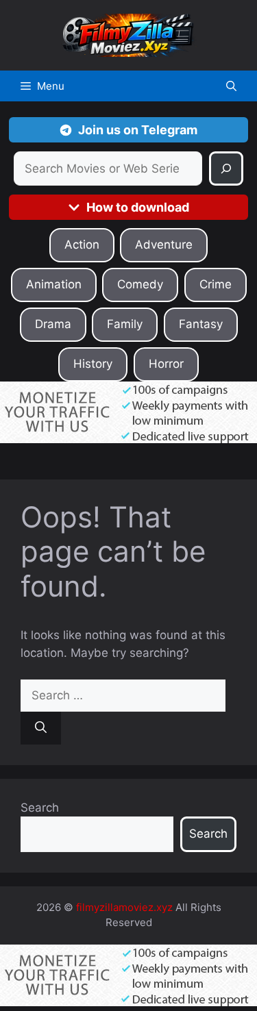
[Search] (226, 168)
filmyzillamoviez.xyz (124, 907)
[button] (231, 86)
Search (40, 807)
